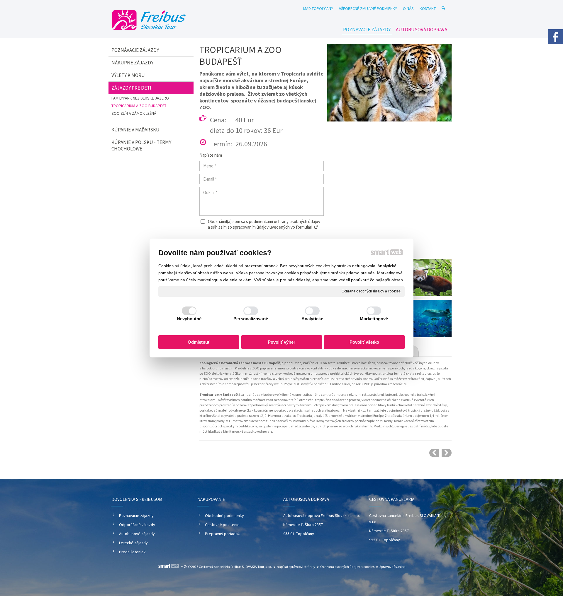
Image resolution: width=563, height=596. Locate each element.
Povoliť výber (281, 342)
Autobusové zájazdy (137, 533)
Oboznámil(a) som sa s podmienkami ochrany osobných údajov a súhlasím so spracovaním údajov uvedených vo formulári (264, 224)
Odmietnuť (199, 342)
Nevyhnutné (189, 318)
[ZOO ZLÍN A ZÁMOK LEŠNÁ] (447, 453)
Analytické (312, 318)
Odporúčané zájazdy (137, 524)
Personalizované (250, 318)
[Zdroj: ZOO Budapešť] (389, 82)
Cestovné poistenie (222, 524)
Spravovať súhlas (392, 566)
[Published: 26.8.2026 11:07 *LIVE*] (183, 566)
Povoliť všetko (364, 342)
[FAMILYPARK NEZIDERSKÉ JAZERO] (434, 453)
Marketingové (374, 318)
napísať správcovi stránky (296, 566)
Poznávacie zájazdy (136, 515)
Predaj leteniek (132, 551)
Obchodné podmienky (224, 515)
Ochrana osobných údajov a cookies (371, 291)
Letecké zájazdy (133, 542)
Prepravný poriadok (222, 533)
